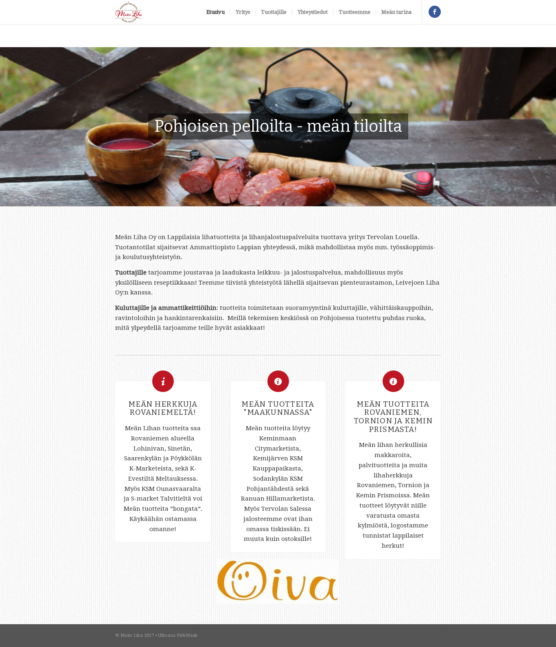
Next (537, 127)
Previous (18, 127)
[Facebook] (435, 12)
